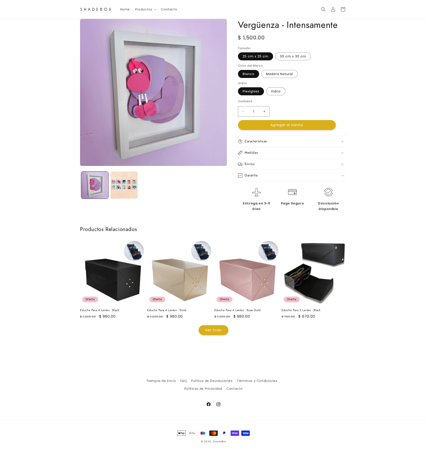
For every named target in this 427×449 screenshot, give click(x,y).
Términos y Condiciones (257, 381)
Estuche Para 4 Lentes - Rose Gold (237, 310)
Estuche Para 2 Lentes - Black (301, 310)
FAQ (183, 381)
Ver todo (213, 330)
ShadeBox (219, 441)
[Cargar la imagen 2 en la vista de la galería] (124, 185)
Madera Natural (279, 74)
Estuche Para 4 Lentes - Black (99, 310)
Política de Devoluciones (211, 381)
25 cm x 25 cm (255, 56)
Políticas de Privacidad (203, 388)
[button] (145, 9)
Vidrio (276, 91)
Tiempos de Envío (161, 381)
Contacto (234, 388)
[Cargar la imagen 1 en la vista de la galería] (94, 185)
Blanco (248, 74)
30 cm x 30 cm (293, 56)
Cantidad (245, 101)
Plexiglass (251, 91)
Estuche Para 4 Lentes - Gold (166, 310)
